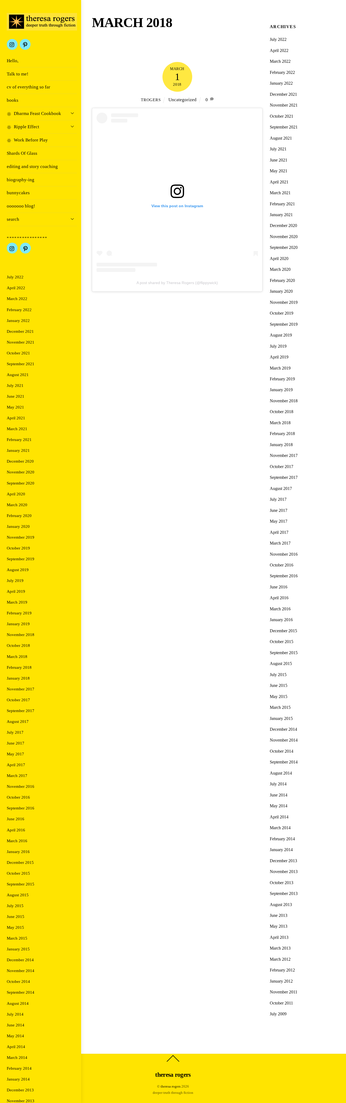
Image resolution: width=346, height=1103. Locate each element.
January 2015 (18, 949)
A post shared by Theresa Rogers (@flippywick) (177, 283)
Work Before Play (30, 140)
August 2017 (18, 721)
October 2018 (18, 645)
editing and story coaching (32, 166)
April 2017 (16, 764)
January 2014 (18, 1079)
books (12, 100)
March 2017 (17, 775)
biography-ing (20, 179)
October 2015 (18, 873)
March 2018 (17, 656)
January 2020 (18, 526)
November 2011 (283, 992)
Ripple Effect (26, 126)
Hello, (12, 60)
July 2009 (278, 1014)
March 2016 (17, 840)
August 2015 (18, 895)
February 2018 (19, 667)
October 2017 (18, 699)
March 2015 (17, 938)
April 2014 (16, 1046)
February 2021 (19, 439)
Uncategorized (203, 49)
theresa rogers (171, 1086)
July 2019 (15, 580)
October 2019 (18, 548)
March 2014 (17, 1057)
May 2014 (15, 1035)
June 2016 (15, 818)
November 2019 (20, 537)
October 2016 (18, 797)
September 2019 (20, 559)
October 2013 (281, 882)
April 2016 (16, 830)
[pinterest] (25, 44)
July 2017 (15, 732)
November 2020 (20, 472)
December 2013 (20, 1090)
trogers (151, 100)
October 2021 (18, 353)
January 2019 (18, 623)
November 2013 (20, 1100)
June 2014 (15, 1025)
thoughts (170, 49)
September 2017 (20, 710)
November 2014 (20, 970)
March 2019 (17, 602)
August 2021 (18, 374)
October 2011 (281, 1003)
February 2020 (19, 515)
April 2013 (279, 937)
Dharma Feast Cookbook (37, 113)
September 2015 (20, 884)
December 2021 (20, 331)
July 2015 (15, 905)
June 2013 (278, 915)
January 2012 (281, 981)
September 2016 (20, 808)
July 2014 (15, 1014)
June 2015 (15, 916)
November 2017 (20, 689)
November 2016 (20, 786)
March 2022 (17, 298)
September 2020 (20, 483)
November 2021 (20, 342)
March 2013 (280, 948)
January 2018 (18, 678)
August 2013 (281, 904)
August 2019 (18, 569)
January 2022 (18, 320)
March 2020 (17, 504)
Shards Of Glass (22, 153)
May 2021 (15, 407)
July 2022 (15, 277)
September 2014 (20, 992)
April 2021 (16, 418)
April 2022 (16, 287)
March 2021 (17, 428)
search (13, 219)
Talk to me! (17, 74)
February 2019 (19, 613)
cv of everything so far (28, 87)
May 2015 (15, 927)
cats (147, 49)
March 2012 (280, 959)
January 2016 (18, 851)
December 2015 (20, 862)
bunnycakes (18, 192)
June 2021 (15, 396)
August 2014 (18, 1003)
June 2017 (15, 743)
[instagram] (12, 44)
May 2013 (278, 926)
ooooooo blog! (21, 206)
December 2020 (20, 461)
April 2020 (16, 494)
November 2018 (20, 634)
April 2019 (16, 591)
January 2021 (18, 450)
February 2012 (282, 970)
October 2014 (18, 981)
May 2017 (15, 754)
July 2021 (15, 385)
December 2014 (20, 959)
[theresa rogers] (42, 26)
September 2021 (20, 363)
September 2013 (284, 893)
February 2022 (19, 309)
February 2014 (19, 1068)
